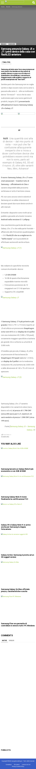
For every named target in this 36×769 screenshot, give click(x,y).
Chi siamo (17, 764)
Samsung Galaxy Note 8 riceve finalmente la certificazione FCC (14, 498)
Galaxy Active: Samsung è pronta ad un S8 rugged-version (17, 556)
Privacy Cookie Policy (18, 766)
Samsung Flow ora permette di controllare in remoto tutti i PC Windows (18, 624)
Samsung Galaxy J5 (18, 426)
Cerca (33, 2)
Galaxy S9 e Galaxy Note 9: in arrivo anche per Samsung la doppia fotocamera (16, 527)
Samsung (5, 437)
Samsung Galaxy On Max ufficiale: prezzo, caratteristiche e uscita (15, 590)
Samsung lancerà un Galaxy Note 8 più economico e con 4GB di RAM (17, 470)
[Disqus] (18, 668)
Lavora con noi (26, 764)
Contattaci (9, 764)
